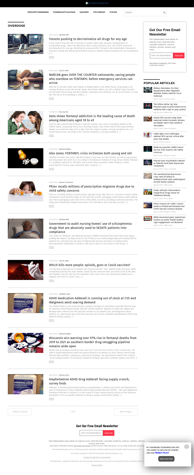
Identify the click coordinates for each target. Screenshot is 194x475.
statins (113, 12)
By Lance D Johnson (66, 182)
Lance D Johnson (170, 128)
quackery (84, 12)
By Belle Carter (65, 294)
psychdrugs (99, 12)
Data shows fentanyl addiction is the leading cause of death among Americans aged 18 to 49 (92, 118)
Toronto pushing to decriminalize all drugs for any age (88, 39)
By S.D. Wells (64, 71)
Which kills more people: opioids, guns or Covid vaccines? (89, 265)
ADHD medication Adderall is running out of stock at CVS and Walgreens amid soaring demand (92, 300)
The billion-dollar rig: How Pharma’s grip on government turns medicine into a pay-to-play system (170, 107)
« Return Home (19, 411)
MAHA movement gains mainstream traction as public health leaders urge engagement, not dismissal (169, 220)
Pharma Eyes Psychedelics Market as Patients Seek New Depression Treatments (169, 163)
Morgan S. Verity (170, 155)
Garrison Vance (169, 99)
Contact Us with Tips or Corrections (97, 457)
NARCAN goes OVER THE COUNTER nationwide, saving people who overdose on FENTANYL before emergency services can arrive (92, 79)
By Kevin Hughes (65, 149)
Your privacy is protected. (158, 63)
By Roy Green (64, 375)
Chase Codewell (170, 169)
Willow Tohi (168, 112)
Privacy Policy (97, 465)
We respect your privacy (82, 446)
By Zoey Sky (64, 112)
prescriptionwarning (38, 12)
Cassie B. (167, 142)
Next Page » (126, 411)
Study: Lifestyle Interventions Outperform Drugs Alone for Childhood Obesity (167, 193)
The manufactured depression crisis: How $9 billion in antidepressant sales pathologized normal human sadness (169, 178)
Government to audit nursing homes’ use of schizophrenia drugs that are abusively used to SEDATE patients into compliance (90, 228)
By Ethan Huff (64, 35)
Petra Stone (168, 198)
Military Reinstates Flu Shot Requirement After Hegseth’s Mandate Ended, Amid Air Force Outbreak (168, 92)
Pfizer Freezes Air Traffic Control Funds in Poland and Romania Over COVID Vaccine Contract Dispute (169, 206)
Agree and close (166, 459)
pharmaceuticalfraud (64, 12)
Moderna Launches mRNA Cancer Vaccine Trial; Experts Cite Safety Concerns (168, 150)
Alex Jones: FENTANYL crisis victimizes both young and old (90, 153)
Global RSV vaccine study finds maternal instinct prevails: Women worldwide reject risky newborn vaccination (169, 122)
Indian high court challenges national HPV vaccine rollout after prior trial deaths (169, 136)
